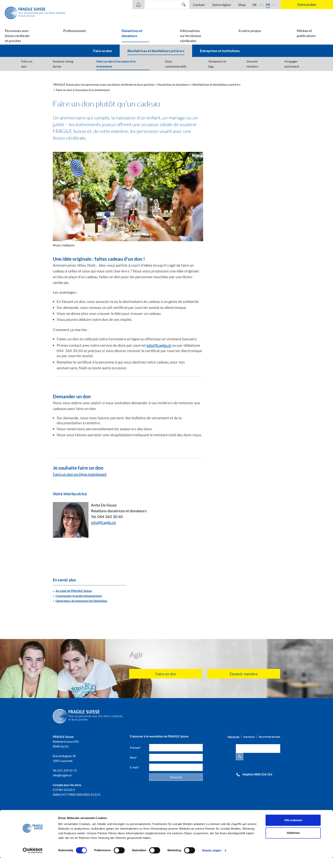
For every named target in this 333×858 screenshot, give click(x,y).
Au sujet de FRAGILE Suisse (74, 591)
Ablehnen (293, 832)
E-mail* (134, 767)
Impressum (249, 736)
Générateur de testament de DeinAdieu (81, 601)
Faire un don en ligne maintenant (80, 474)
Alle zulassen (293, 820)
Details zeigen (211, 850)
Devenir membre (243, 673)
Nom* (133, 757)
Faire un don (166, 673)
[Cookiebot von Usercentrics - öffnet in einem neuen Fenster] (33, 850)
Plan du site (233, 736)
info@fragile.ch (158, 345)
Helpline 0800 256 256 (257, 774)
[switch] (119, 850)
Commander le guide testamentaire (79, 596)
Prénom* (135, 747)
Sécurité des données (269, 736)
